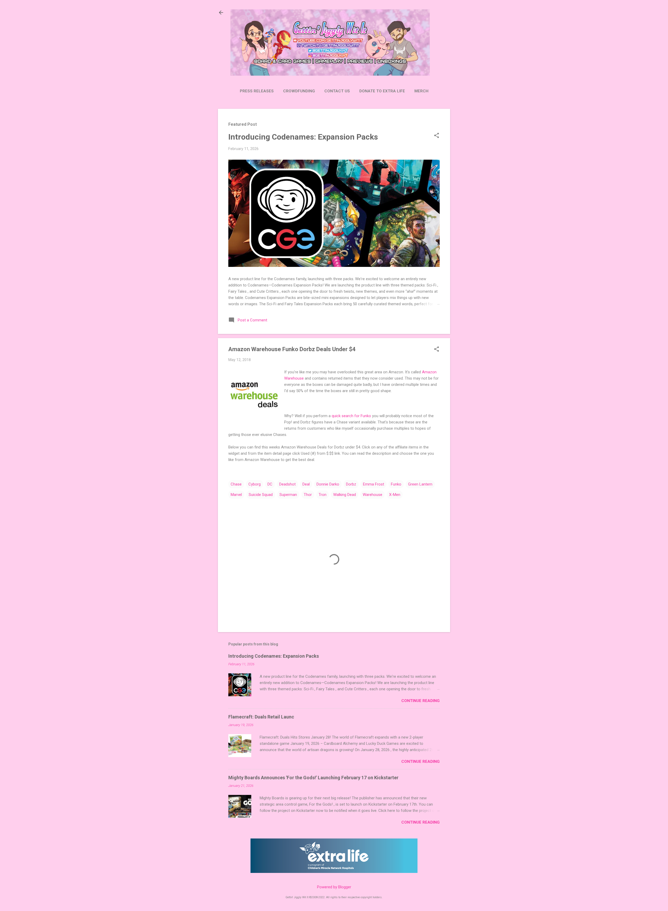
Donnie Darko (328, 484)
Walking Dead (344, 494)
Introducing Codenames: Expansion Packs (303, 136)
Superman (288, 494)
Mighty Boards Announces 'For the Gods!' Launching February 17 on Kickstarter (313, 777)
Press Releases (257, 91)
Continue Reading (420, 700)
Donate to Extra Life (382, 91)
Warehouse (372, 494)
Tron (322, 494)
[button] (436, 136)
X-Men (394, 494)
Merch (421, 91)
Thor (308, 494)
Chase (236, 484)
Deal (306, 484)
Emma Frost (373, 484)
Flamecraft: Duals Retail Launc (261, 717)
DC (269, 484)
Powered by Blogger (334, 887)
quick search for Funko (351, 415)
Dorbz (351, 484)
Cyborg (254, 484)
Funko (396, 484)
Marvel (236, 494)
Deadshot (287, 484)
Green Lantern (420, 484)
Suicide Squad (261, 494)
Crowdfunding (299, 91)
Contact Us (337, 91)
